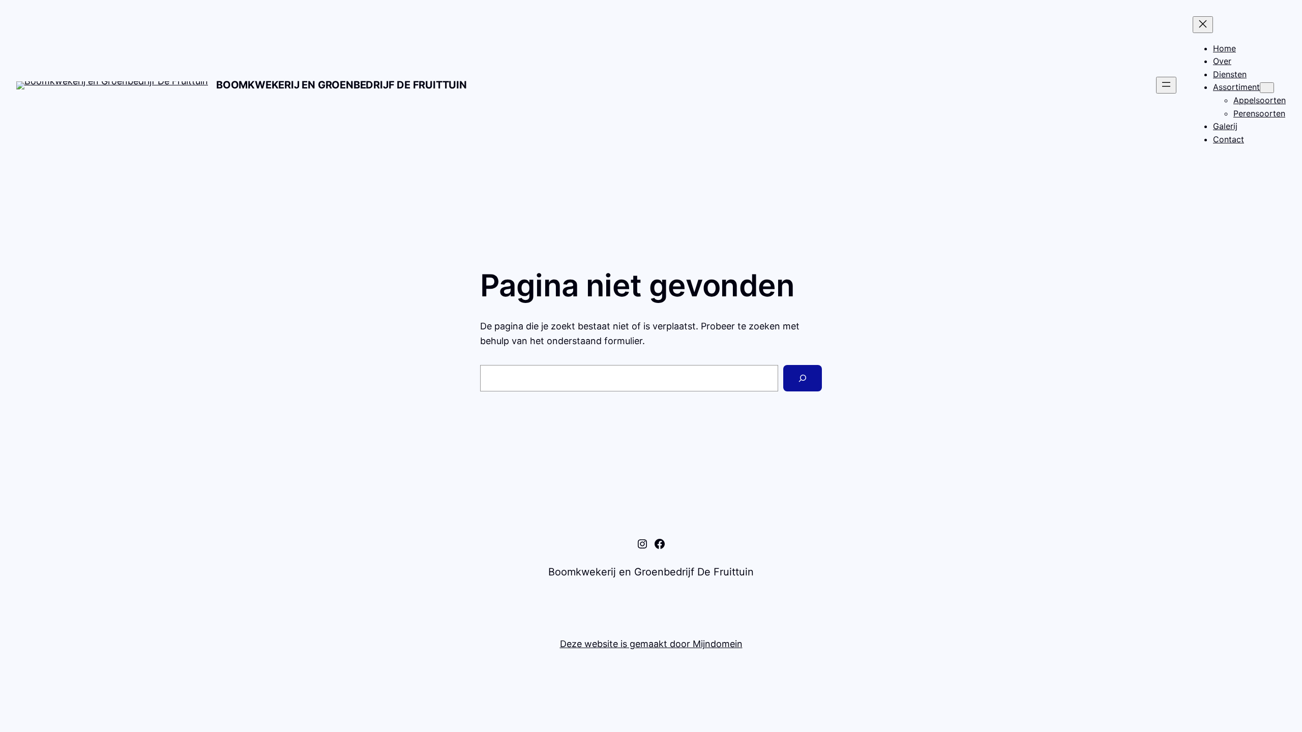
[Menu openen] (1166, 85)
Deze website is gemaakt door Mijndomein (651, 643)
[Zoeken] (802, 378)
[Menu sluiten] (1203, 24)
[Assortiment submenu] (1267, 87)
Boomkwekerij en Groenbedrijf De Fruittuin (341, 85)
